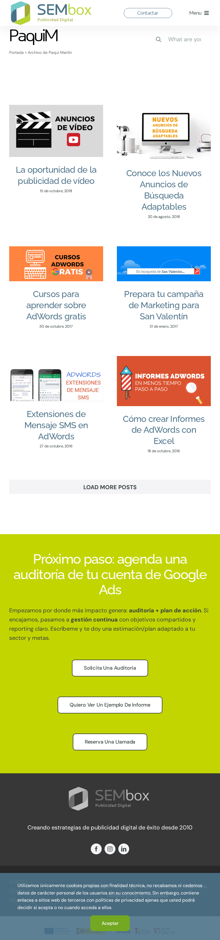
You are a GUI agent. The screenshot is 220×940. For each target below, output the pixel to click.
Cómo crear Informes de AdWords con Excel (164, 430)
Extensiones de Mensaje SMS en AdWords (56, 425)
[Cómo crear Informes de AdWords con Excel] (164, 381)
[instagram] (110, 848)
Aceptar (110, 923)
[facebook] (96, 848)
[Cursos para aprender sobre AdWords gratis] (56, 263)
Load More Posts (110, 487)
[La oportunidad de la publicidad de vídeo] (56, 131)
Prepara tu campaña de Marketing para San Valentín (163, 305)
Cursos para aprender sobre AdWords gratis (56, 305)
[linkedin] (123, 848)
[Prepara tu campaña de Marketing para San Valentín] (164, 263)
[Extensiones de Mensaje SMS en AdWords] (56, 378)
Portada (16, 52)
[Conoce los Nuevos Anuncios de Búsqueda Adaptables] (164, 132)
